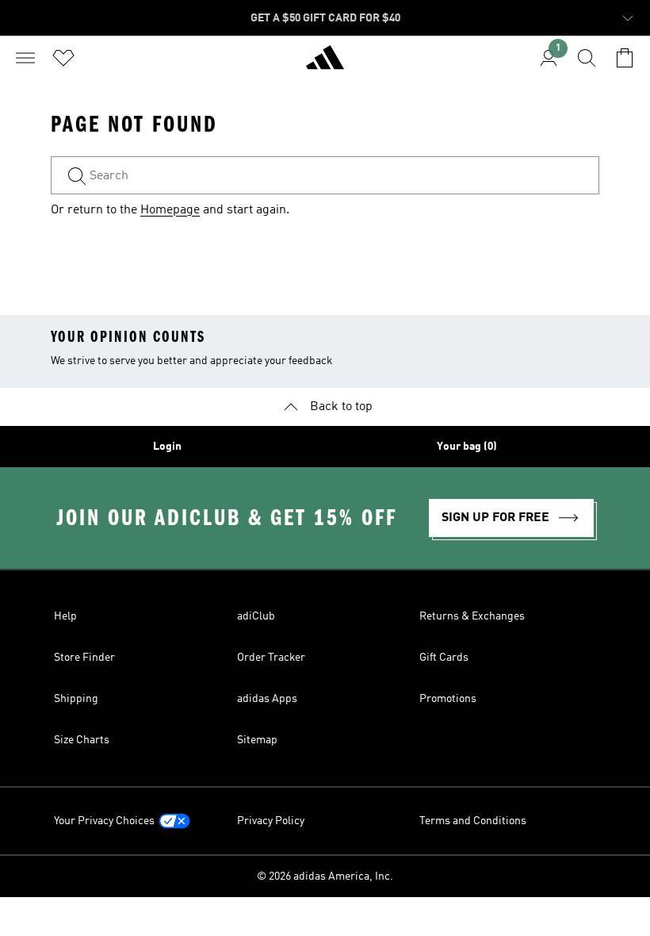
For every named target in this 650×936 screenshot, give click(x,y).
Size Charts (81, 740)
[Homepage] (325, 64)
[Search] (587, 58)
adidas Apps (267, 698)
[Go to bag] (625, 58)
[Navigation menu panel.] (25, 58)
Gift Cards (443, 657)
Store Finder (84, 657)
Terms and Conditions (472, 821)
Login (167, 446)
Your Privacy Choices (104, 821)
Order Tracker (271, 657)
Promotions (447, 698)
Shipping (76, 698)
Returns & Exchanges (472, 616)
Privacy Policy (270, 821)
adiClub (256, 616)
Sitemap (257, 740)
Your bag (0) (467, 446)
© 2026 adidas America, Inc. (325, 876)
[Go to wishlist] (63, 58)
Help (65, 616)
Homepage (170, 210)
